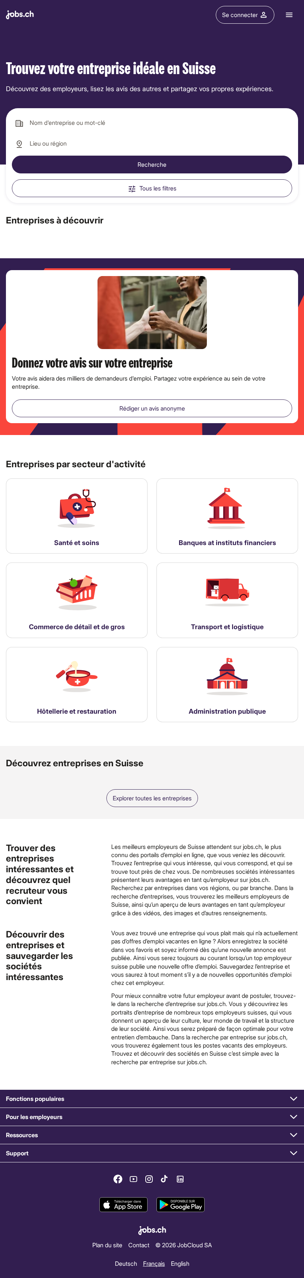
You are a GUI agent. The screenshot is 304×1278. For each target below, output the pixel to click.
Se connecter (240, 14)
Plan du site (107, 1244)
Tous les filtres (157, 188)
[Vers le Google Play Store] (180, 1205)
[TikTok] (164, 1179)
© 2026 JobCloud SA (183, 1244)
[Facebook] (118, 1179)
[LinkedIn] (180, 1179)
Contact (138, 1244)
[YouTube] (133, 1179)
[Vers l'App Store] (123, 1205)
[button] (152, 1099)
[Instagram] (149, 1179)
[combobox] (152, 123)
